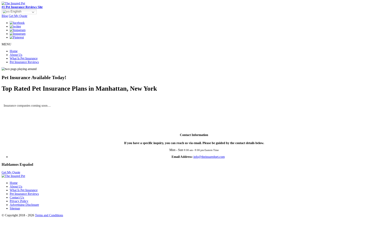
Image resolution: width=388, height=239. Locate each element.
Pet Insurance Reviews (24, 62)
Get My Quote (18, 16)
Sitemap (15, 208)
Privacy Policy (19, 201)
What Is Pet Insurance (24, 58)
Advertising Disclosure (24, 204)
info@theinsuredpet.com (209, 156)
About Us (16, 54)
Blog (5, 16)
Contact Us (17, 197)
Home (14, 51)
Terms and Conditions (49, 215)
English (15, 11)
